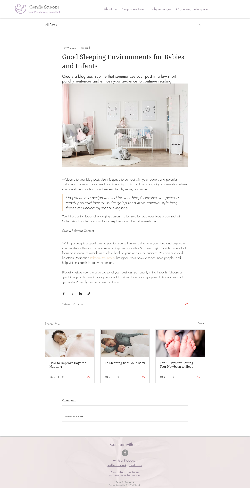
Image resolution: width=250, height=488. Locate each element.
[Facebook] (125, 452)
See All (201, 323)
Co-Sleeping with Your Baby (125, 363)
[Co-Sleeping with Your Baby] (125, 343)
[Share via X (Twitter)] (72, 293)
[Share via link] (88, 293)
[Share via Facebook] (63, 293)
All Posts (51, 24)
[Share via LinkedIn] (80, 293)
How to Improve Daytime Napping (67, 364)
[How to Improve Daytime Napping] (69, 343)
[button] (200, 24)
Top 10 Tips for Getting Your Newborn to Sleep (176, 364)
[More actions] (186, 47)
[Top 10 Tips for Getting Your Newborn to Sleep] (180, 343)
